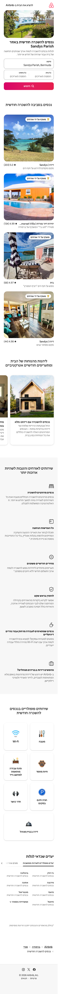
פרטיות (33, 978)
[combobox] (28, 65)
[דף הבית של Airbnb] (51, 5)
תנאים (24, 978)
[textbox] (41, 76)
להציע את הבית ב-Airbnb (19, 5)
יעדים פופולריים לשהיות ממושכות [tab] (38, 863)
